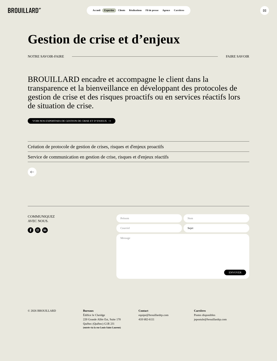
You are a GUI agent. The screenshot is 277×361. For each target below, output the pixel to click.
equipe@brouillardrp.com (153, 315)
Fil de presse (152, 10)
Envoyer (235, 272)
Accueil (96, 10)
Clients (121, 10)
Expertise (109, 10)
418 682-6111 (146, 319)
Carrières (179, 10)
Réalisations (135, 10)
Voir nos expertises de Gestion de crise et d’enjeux (69, 120)
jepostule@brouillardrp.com (210, 319)
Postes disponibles (204, 315)
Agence (166, 10)
